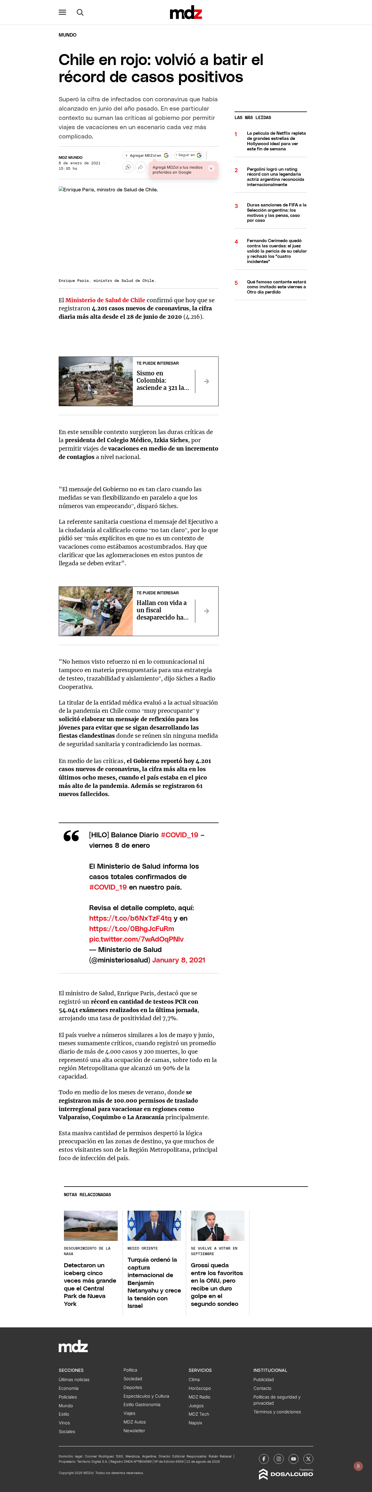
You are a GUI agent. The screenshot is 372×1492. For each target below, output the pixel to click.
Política (130, 1370)
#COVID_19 (179, 835)
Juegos (196, 1405)
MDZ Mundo (71, 158)
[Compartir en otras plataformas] (140, 166)
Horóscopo (200, 1388)
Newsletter (134, 1430)
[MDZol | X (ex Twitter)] (308, 1459)
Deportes (133, 1387)
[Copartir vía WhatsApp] (127, 166)
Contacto (262, 1388)
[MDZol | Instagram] (278, 1459)
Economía (68, 1388)
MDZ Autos (135, 1422)
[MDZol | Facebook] (264, 1459)
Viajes (129, 1413)
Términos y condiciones (277, 1411)
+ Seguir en (185, 155)
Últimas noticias (74, 1379)
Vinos (64, 1423)
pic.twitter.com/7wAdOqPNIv (136, 939)
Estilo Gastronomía (142, 1404)
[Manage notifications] (358, 1466)
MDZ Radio (199, 1397)
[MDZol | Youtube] (293, 1459)
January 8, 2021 (178, 960)
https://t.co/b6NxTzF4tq (130, 918)
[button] (62, 12)
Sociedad (133, 1378)
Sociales (67, 1431)
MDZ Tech (199, 1414)
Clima (194, 1379)
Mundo (67, 35)
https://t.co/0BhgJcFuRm (131, 929)
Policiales (68, 1397)
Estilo (64, 1414)
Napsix (195, 1423)
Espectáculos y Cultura (146, 1396)
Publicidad (263, 1379)
